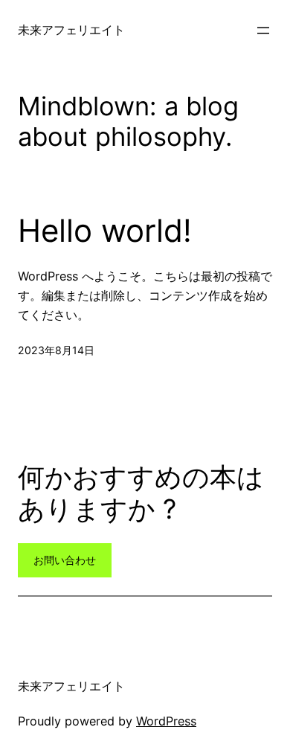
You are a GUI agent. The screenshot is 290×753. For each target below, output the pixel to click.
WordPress (166, 721)
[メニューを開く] (263, 30)
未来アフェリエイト (71, 29)
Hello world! (105, 230)
